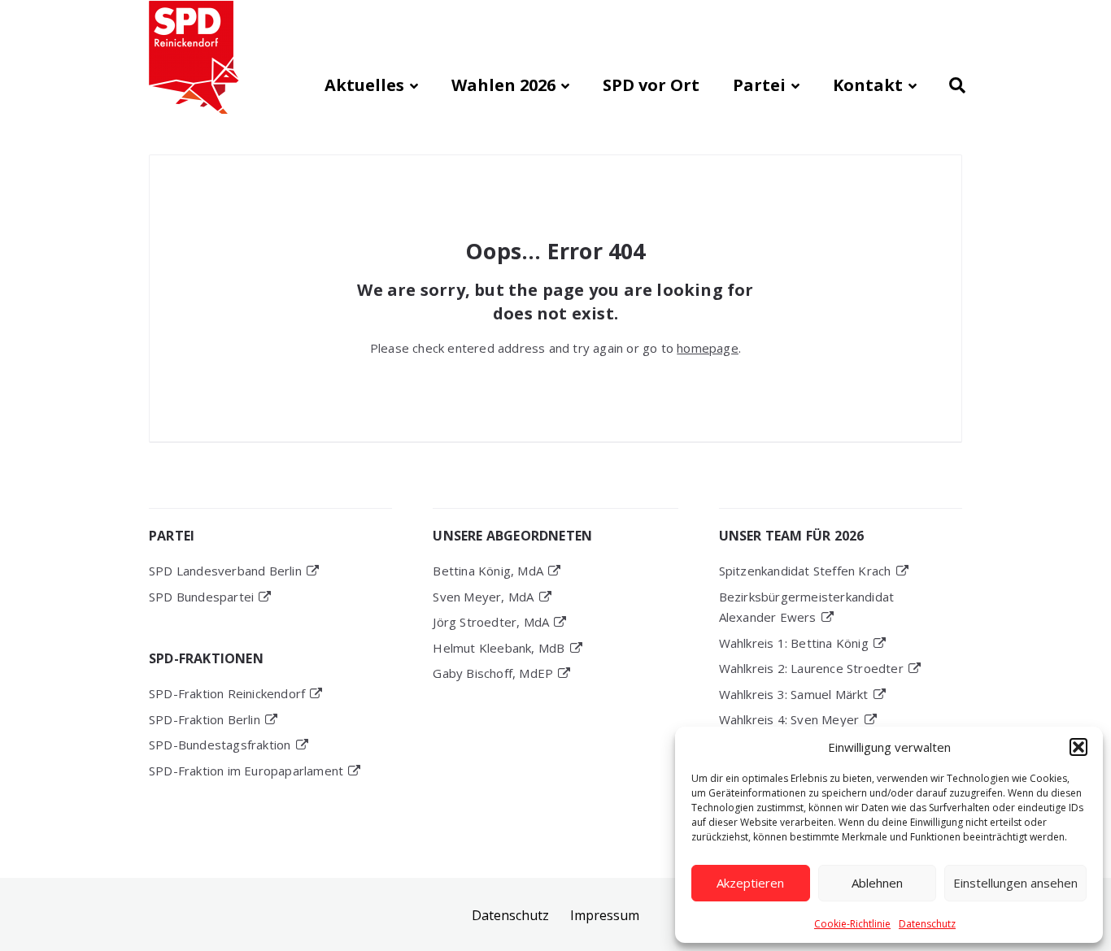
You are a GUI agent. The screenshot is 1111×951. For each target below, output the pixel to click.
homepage (707, 348)
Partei (759, 85)
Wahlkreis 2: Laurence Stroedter (811, 668)
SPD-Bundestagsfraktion (219, 744)
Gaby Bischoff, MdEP (493, 673)
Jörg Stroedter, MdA (491, 622)
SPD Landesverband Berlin (225, 570)
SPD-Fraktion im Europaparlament (246, 770)
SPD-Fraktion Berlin (204, 719)
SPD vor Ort (651, 85)
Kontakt (868, 85)
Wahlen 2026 (503, 85)
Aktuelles (364, 85)
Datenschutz (927, 924)
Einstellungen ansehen (1015, 883)
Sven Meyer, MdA (483, 596)
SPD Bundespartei (201, 596)
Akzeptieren (750, 883)
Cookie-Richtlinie (852, 924)
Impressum (604, 915)
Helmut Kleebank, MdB (498, 648)
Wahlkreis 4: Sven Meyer (789, 719)
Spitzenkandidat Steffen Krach (805, 570)
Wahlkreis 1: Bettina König (794, 643)
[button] (1078, 747)
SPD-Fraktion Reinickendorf (227, 693)
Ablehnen (877, 883)
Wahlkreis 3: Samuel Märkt (794, 694)
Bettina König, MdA (488, 570)
